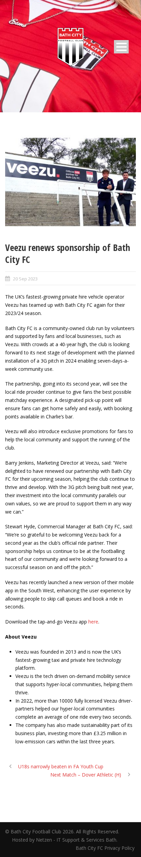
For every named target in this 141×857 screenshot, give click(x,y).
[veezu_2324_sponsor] (70, 182)
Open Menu (121, 46)
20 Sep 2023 (25, 279)
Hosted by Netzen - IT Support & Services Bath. (64, 839)
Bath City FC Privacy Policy (106, 848)
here (93, 621)
